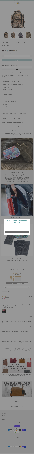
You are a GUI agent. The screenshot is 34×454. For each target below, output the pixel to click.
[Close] (29, 220)
